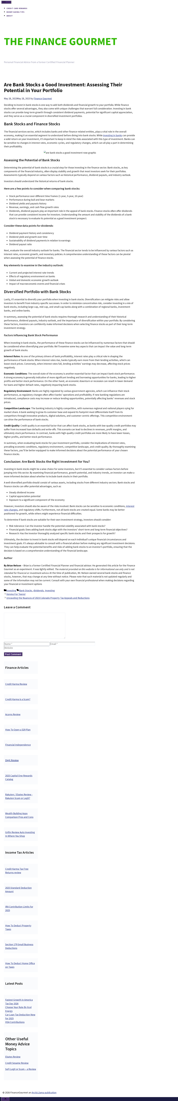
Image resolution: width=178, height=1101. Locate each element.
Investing (11, 590)
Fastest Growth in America (19, 999)
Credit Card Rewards (17, 8)
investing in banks (112, 135)
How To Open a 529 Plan (17, 729)
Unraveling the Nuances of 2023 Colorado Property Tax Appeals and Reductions (48, 597)
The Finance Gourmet (60, 41)
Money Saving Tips (15, 12)
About (10, 16)
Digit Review (12, 760)
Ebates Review (12, 1056)
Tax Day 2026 (11, 1003)
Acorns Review (12, 714)
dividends (38, 590)
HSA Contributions (14, 1022)
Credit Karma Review (16, 684)
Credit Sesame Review (17, 1063)
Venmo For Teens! (16, 594)
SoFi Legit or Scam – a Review (20, 1069)
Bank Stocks (25, 590)
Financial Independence (18, 744)
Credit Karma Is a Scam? (17, 699)
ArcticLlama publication (44, 1092)
